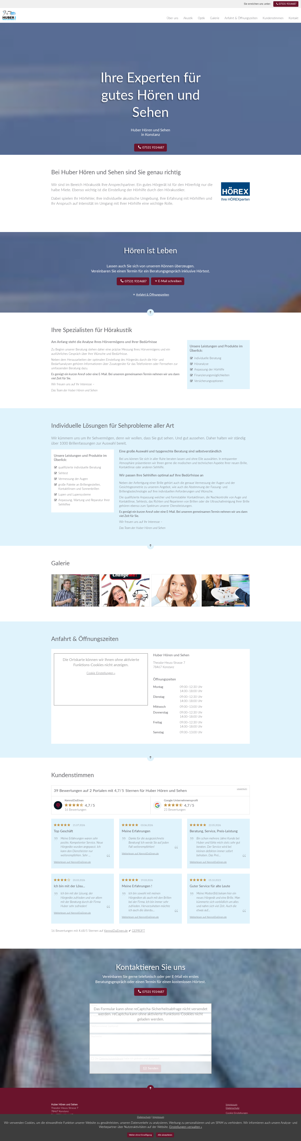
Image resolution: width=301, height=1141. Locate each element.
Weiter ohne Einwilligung (140, 1135)
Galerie (214, 18)
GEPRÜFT (138, 930)
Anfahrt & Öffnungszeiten (241, 18)
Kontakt (293, 18)
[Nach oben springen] (150, 312)
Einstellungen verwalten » (185, 1127)
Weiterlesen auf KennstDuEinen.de (72, 862)
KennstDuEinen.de (116, 930)
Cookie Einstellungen (237, 1113)
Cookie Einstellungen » (101, 673)
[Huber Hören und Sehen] (20, 15)
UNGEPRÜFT (242, 789)
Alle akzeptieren (165, 1135)
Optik (201, 18)
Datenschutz (232, 1108)
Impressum (231, 1104)
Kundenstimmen (273, 18)
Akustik (188, 18)
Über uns (172, 18)
